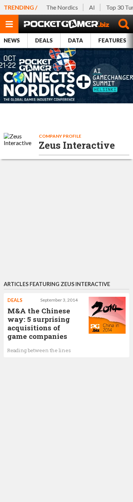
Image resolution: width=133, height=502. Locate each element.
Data (75, 40)
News (12, 40)
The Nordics (62, 7)
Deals (44, 40)
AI (92, 7)
